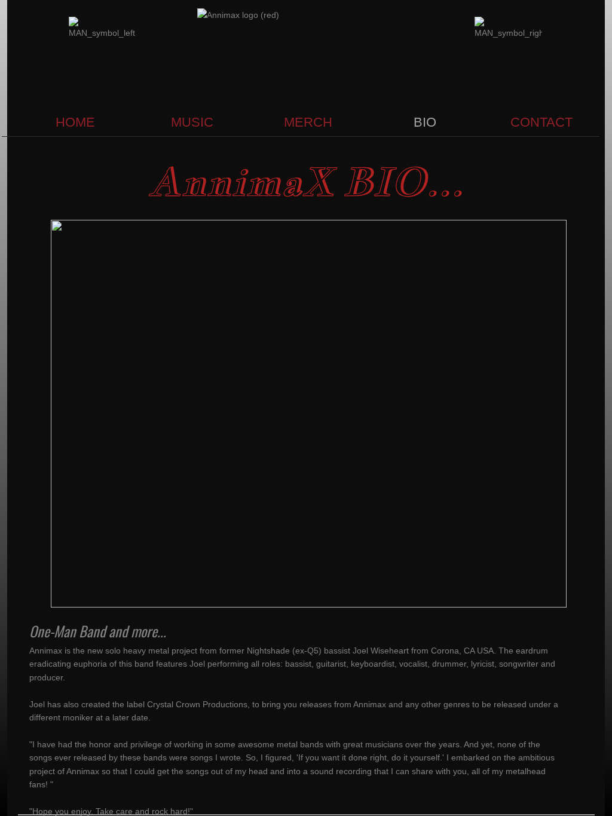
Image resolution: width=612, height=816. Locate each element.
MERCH (308, 122)
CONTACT (541, 122)
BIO (425, 122)
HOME (75, 122)
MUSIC (192, 122)
